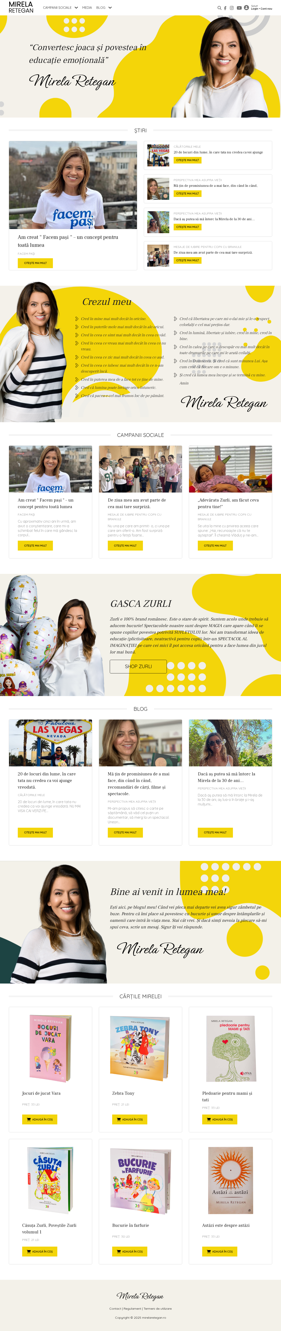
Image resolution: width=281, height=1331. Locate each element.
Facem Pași (26, 254)
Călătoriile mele (187, 147)
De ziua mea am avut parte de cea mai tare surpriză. (208, 255)
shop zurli (138, 666)
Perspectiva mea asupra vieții (198, 180)
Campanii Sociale (57, 7)
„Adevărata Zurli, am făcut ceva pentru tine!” (230, 502)
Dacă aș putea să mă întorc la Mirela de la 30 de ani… (208, 222)
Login (254, 8)
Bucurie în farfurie (140, 1201)
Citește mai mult (35, 263)
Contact (115, 1309)
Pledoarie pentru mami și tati (230, 1069)
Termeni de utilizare (158, 1309)
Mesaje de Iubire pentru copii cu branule (208, 247)
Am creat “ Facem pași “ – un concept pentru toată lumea (73, 205)
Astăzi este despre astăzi (230, 1201)
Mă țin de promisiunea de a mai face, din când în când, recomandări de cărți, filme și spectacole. (208, 189)
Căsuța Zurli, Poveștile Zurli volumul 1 (50, 1201)
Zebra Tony (140, 1069)
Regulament (132, 1309)
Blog (101, 7)
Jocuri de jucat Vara (50, 1069)
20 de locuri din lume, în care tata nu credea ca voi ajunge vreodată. (208, 155)
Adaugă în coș (42, 1119)
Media (87, 7)
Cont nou (266, 8)
